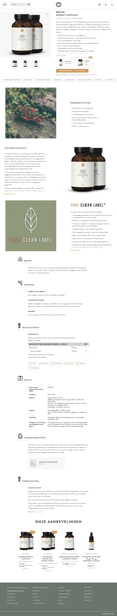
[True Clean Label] (87, 205)
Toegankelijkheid (38, 603)
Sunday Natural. (39, 512)
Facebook (87, 590)
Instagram (87, 594)
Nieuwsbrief (36, 600)
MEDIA (60, 600)
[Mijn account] (106, 4)
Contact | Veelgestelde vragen (17, 587)
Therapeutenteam (64, 594)
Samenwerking (63, 597)
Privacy (35, 594)
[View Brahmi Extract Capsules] (14, 63)
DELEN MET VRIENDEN (65, 590)
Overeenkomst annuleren (15, 590)
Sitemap (86, 600)
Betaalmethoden (12, 603)
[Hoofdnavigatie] (4, 4)
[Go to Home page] (58, 4)
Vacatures (87, 587)
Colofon (35, 597)
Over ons (61, 587)
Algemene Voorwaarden (40, 587)
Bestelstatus (11, 594)
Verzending (11, 600)
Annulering (36, 590)
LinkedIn (87, 597)
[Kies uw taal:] (99, 4)
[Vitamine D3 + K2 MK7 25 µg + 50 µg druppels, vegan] (91, 541)
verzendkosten (77, 75)
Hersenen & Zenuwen (63, 18)
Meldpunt (62, 603)
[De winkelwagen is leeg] (112, 4)
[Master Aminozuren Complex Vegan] (69, 541)
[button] (14, 63)
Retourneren (11, 597)
